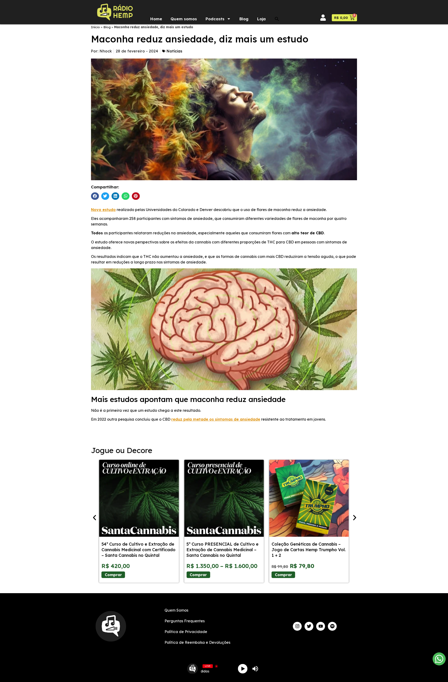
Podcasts (214, 18)
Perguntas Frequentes (184, 621)
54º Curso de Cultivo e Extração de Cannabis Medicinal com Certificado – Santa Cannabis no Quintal (138, 549)
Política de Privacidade (185, 631)
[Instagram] (297, 626)
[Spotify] (332, 626)
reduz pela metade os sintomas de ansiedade (215, 419)
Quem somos (184, 18)
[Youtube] (320, 626)
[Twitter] (308, 626)
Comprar (113, 574)
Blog (243, 18)
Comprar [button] (283, 574)
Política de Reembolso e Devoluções (197, 642)
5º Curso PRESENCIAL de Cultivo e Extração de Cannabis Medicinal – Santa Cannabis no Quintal (222, 549)
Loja (261, 18)
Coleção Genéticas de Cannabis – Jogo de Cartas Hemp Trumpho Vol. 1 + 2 (309, 549)
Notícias (174, 51)
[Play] (243, 668)
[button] (277, 19)
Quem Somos (176, 610)
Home (156, 18)
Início (95, 27)
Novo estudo (103, 209)
